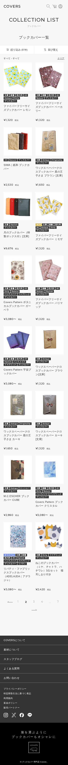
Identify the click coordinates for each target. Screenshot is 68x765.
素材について (12, 649)
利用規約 (8, 698)
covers (12, 6)
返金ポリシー (10, 703)
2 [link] (26, 602)
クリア (60, 58)
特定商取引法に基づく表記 (17, 693)
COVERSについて (14, 640)
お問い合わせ (12, 677)
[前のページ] (10, 602)
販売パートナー (12, 707)
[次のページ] (34, 610)
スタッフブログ (13, 659)
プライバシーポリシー (15, 689)
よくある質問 (12, 668)
